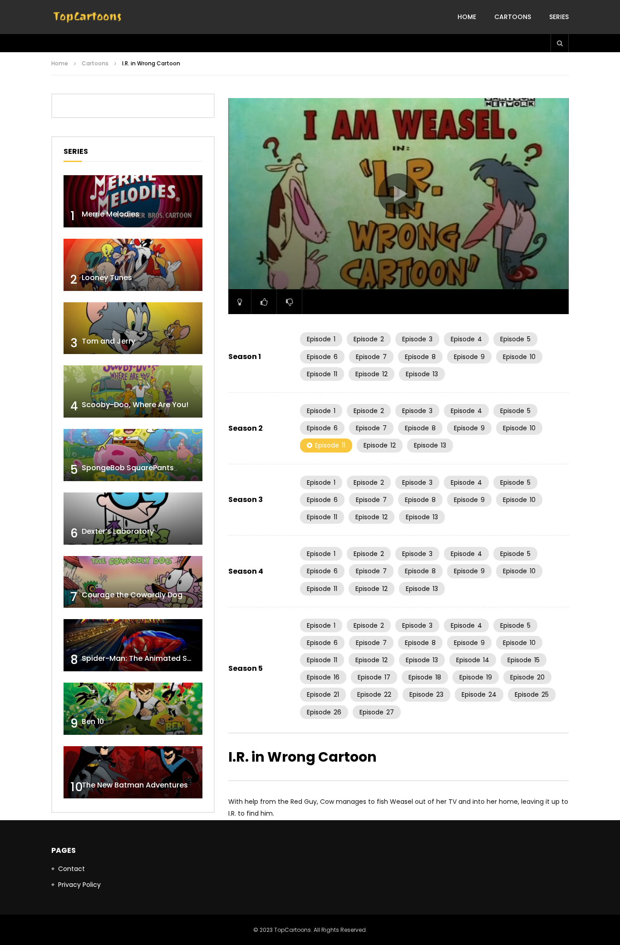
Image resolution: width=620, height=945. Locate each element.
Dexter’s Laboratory (118, 531)
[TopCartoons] (87, 17)
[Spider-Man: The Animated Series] (133, 645)
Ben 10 (93, 721)
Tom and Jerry (108, 341)
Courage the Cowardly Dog (132, 595)
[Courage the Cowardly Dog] (133, 582)
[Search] (560, 43)
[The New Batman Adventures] (133, 772)
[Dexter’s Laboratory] (133, 518)
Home (467, 16)
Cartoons (512, 16)
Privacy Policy (79, 884)
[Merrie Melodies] (133, 201)
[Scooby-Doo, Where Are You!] (133, 391)
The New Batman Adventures (135, 785)
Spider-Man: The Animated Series (143, 658)
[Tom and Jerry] (133, 328)
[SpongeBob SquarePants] (133, 455)
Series (559, 16)
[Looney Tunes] (133, 265)
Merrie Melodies (110, 214)
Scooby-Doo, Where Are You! (135, 404)
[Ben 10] (133, 709)
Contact (71, 868)
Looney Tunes (107, 277)
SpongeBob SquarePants (128, 468)
